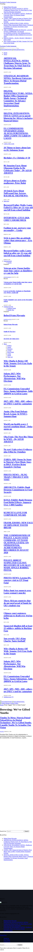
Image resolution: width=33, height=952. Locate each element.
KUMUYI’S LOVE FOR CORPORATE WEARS (15, 513)
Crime (9, 354)
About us (6, 938)
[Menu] (0, 700)
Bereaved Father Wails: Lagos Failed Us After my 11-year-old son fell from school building (18, 207)
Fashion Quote (11, 308)
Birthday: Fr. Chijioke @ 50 (17, 158)
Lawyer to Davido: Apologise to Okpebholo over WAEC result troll (17, 291)
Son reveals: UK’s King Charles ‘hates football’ (15, 639)
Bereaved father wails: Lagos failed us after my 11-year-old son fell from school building (17, 253)
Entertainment (8, 261)
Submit (20, 945)
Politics (9, 345)
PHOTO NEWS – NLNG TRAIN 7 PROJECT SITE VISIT (16, 477)
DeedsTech (3, 935)
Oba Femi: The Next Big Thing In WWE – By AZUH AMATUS (18, 439)
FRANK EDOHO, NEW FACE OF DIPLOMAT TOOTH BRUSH (18, 525)
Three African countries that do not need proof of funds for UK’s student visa (18, 603)
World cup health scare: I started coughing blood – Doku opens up (18, 426)
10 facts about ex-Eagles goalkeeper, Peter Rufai (15, 181)
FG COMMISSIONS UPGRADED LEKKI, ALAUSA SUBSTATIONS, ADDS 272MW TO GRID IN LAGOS (17, 133)
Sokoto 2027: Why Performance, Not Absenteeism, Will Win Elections (14, 377)
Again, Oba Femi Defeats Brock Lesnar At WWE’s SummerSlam (15, 414)
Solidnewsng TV (9, 697)
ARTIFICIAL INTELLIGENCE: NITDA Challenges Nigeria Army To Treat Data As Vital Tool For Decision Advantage (18, 10)
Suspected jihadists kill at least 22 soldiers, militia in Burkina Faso (18, 628)
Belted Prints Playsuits (10, 7)
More (5, 344)
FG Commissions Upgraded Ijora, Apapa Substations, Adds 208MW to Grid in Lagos (18, 391)
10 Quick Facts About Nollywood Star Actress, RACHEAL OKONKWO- (16, 193)
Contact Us (7, 941)
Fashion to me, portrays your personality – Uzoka (17, 229)
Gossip (9, 350)
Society (9, 262)
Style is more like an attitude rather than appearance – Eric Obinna (18, 240)
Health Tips (10, 310)
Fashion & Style (8, 306)
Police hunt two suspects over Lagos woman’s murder (17, 591)
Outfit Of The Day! (9, 331)
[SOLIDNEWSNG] (12, 49)
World (9, 355)
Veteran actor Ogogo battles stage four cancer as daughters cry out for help (18, 270)
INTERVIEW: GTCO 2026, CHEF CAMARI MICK (17, 219)
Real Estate (10, 352)
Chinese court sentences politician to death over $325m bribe (18, 615)
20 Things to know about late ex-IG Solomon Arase (17, 148)
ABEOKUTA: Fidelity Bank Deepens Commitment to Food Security (18, 489)
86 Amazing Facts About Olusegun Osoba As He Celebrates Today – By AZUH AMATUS (18, 169)
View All (10, 357)
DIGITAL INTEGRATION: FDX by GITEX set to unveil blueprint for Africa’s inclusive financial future (18, 117)
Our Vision (7, 940)
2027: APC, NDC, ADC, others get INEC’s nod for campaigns (18, 402)
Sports (9, 347)
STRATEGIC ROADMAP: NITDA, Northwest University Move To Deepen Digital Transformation (18, 15)
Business (9, 349)
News (5, 54)
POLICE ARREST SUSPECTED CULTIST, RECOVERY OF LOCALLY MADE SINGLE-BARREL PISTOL (17, 565)
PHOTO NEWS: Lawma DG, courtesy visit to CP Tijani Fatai (17, 580)
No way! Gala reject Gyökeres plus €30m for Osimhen (18, 450)
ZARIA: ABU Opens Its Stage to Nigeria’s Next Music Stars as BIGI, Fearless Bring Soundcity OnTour (18, 20)
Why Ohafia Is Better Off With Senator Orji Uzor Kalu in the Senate (18, 363)
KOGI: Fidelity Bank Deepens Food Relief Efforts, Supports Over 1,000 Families (18, 502)
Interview (6, 201)
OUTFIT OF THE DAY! (11, 339)
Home (5, 53)
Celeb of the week (9, 144)
